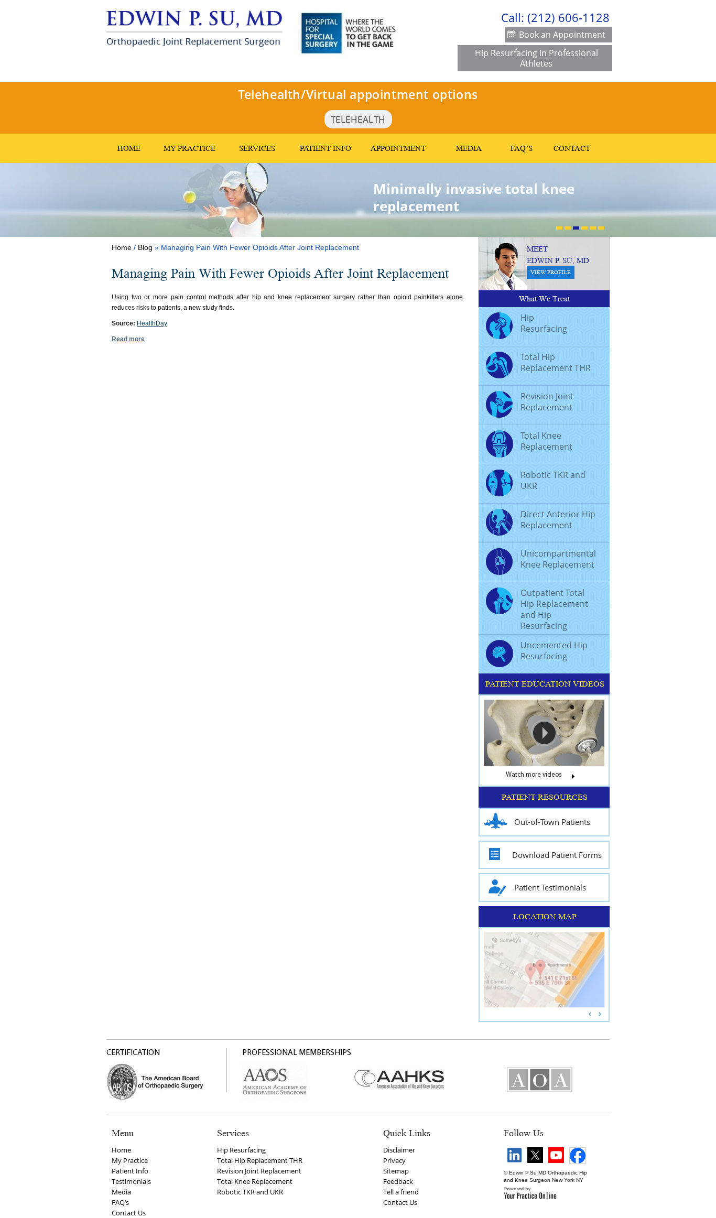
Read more (128, 339)
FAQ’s (522, 148)
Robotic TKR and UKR (552, 480)
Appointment (398, 148)
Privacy (394, 1160)
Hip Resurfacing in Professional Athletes (536, 58)
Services (257, 148)
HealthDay (152, 323)
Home (128, 148)
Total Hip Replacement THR (555, 362)
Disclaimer (399, 1150)
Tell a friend (401, 1192)
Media (469, 148)
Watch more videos (534, 775)
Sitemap (396, 1171)
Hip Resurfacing (543, 323)
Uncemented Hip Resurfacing (554, 650)
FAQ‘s (120, 1202)
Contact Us (129, 1212)
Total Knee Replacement (546, 441)
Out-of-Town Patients (552, 822)
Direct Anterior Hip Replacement (557, 519)
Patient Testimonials (550, 887)
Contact (572, 148)
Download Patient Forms (557, 855)
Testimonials (131, 1181)
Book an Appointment (562, 34)
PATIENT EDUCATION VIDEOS (544, 684)
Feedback (398, 1181)
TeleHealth (358, 119)
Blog (145, 247)
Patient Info (325, 148)
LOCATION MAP (545, 916)
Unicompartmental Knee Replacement (558, 559)
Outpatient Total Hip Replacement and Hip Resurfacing (554, 609)
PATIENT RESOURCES (545, 797)
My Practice (189, 148)
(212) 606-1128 (568, 17)
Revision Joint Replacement (546, 401)
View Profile (550, 272)
